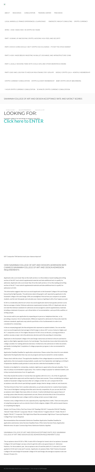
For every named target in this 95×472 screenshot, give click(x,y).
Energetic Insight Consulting (60, 21)
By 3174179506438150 (25, 110)
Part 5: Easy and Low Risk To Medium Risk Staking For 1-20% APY (29, 72)
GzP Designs (43, 468)
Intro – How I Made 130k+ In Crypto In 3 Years (22, 30)
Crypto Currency (81, 21)
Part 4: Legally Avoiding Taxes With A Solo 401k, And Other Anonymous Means (35, 64)
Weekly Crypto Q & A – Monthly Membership (73, 72)
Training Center (44, 13)
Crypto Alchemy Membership (42, 81)
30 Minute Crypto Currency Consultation (53, 89)
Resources (17, 13)
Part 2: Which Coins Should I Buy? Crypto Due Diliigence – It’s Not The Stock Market (38, 47)
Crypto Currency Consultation (17, 81)
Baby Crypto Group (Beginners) (68, 81)
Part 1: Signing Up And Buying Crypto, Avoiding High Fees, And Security (32, 38)
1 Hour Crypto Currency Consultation (20, 89)
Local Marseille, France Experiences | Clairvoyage (25, 21)
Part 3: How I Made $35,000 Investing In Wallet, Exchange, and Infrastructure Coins (38, 55)
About (7, 13)
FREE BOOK (58, 13)
